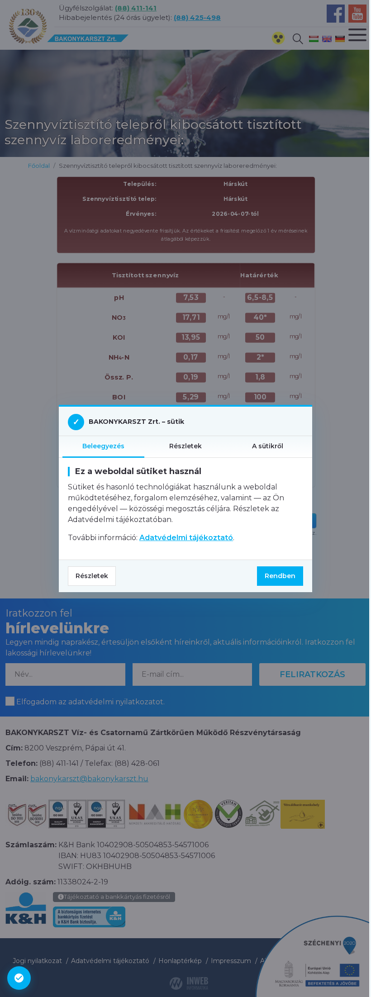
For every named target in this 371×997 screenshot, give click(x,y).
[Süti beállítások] (19, 978)
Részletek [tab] (185, 446)
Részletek (92, 576)
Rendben (280, 576)
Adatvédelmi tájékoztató (186, 537)
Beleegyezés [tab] (103, 446)
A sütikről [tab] (267, 446)
